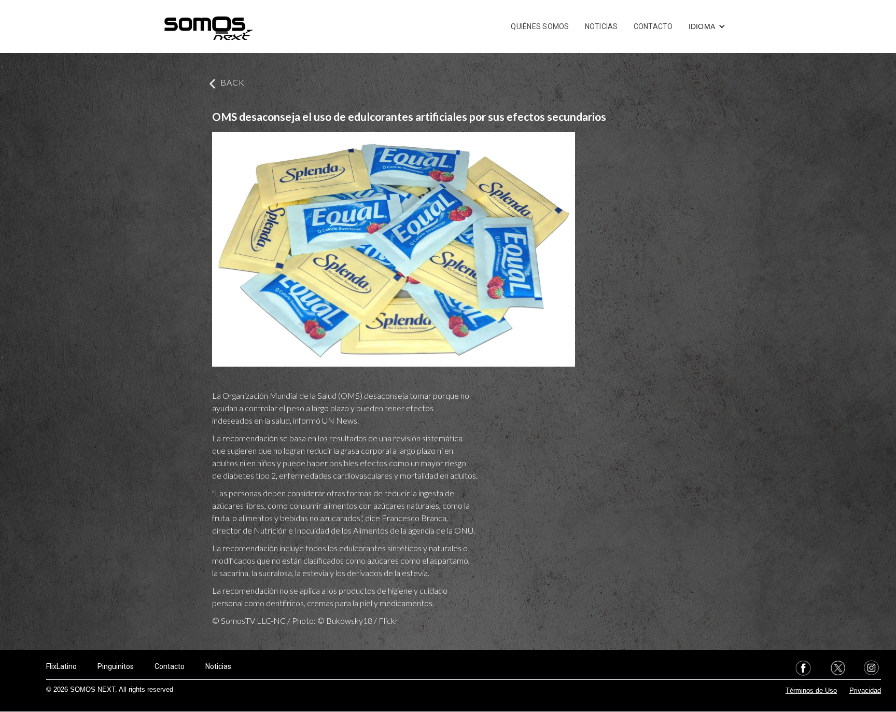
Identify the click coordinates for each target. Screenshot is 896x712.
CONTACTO (653, 26)
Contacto (170, 666)
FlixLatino (61, 666)
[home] (208, 26)
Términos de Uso (811, 690)
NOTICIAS (601, 26)
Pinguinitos (115, 666)
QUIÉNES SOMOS (540, 26)
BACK (232, 82)
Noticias (218, 666)
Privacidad (865, 690)
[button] (707, 26)
